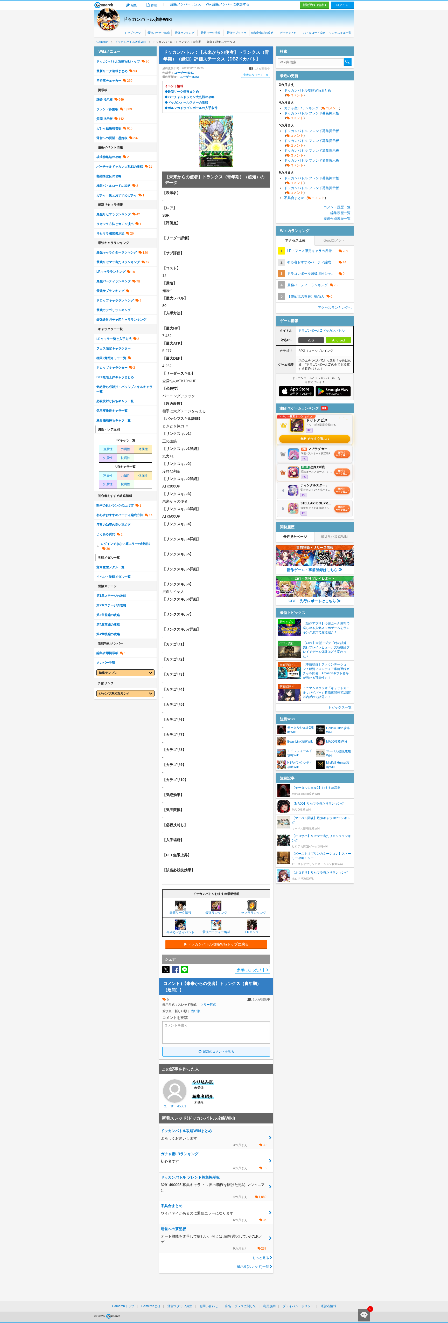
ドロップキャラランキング (115, 300)
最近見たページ (295, 537)
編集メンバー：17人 (185, 4)
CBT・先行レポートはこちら (312, 601)
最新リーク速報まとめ (112, 71)
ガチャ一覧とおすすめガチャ (116, 195)
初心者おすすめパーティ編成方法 (119, 515)
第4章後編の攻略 (108, 634)
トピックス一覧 (340, 707)
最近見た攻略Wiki (334, 537)
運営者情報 (328, 1306)
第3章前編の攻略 (108, 615)
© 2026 (100, 1316)
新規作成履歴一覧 (337, 219)
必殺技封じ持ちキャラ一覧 (115, 401)
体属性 (143, 449)
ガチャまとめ (288, 32)
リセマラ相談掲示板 (110, 233)
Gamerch (103, 5)
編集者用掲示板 (107, 653)
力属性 (125, 449)
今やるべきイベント (180, 932)
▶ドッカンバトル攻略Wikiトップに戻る (216, 944)
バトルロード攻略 (314, 32)
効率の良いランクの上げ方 (115, 505)
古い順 (195, 1011)
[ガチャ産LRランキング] (252, 928)
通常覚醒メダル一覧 (110, 567)
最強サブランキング (110, 291)
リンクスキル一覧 (340, 32)
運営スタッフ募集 (179, 1306)
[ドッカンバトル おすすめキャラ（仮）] (252, 908)
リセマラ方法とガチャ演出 (115, 224)
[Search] (348, 62)
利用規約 (269, 1306)
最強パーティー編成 (216, 932)
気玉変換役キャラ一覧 (112, 411)
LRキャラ (252, 932)
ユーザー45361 (184, 72)
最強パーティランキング (113, 281)
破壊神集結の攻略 (262, 32)
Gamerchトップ (123, 1306)
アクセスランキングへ (335, 308)
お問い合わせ (208, 1306)
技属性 (125, 458)
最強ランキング (184, 32)
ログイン (342, 5)
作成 (154, 5)
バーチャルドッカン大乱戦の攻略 (119, 166)
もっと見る (260, 1258)
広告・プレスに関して (240, 1306)
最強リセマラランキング (113, 214)
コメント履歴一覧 (337, 207)
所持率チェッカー (108, 81)
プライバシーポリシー (298, 1306)
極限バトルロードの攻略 (113, 186)
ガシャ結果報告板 (108, 128)
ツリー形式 (208, 1004)
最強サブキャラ (236, 32)
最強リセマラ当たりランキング (118, 262)
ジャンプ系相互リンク (114, 693)
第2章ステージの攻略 (111, 605)
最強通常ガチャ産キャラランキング (121, 319)
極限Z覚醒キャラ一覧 (111, 358)
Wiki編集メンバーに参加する (227, 4)
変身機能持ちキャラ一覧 (113, 420)
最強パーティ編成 (159, 32)
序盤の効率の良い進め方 (113, 524)
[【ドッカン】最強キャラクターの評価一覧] (216, 908)
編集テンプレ (108, 673)
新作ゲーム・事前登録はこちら (312, 570)
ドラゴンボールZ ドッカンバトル (321, 330)
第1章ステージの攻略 (111, 596)
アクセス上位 (295, 240)
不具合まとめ (305, 198)
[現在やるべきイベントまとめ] (180, 928)
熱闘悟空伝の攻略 (108, 176)
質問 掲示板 (104, 119)
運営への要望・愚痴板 (112, 138)
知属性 (108, 458)
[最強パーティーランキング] (216, 927)
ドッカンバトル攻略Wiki (147, 19)
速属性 (108, 449)
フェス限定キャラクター (113, 348)
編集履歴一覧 (340, 213)
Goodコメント (334, 240)
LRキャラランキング (110, 271)
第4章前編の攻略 (108, 624)
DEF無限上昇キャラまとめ (115, 377)
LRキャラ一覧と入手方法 (114, 339)
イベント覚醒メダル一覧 (113, 577)
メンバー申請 (105, 662)
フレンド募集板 (107, 109)
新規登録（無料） (315, 5)
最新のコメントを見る (218, 1051)
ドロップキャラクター (112, 367)
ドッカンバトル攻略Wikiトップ (118, 61)
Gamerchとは (150, 1306)
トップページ (132, 32)
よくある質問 (105, 534)
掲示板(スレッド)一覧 (253, 1267)
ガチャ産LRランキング (312, 108)
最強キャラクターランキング (116, 252)
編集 (134, 5)
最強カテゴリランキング (113, 310)
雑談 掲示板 (104, 99)
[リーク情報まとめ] (180, 908)
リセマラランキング (252, 913)
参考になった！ (255, 74)
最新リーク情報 (210, 32)
